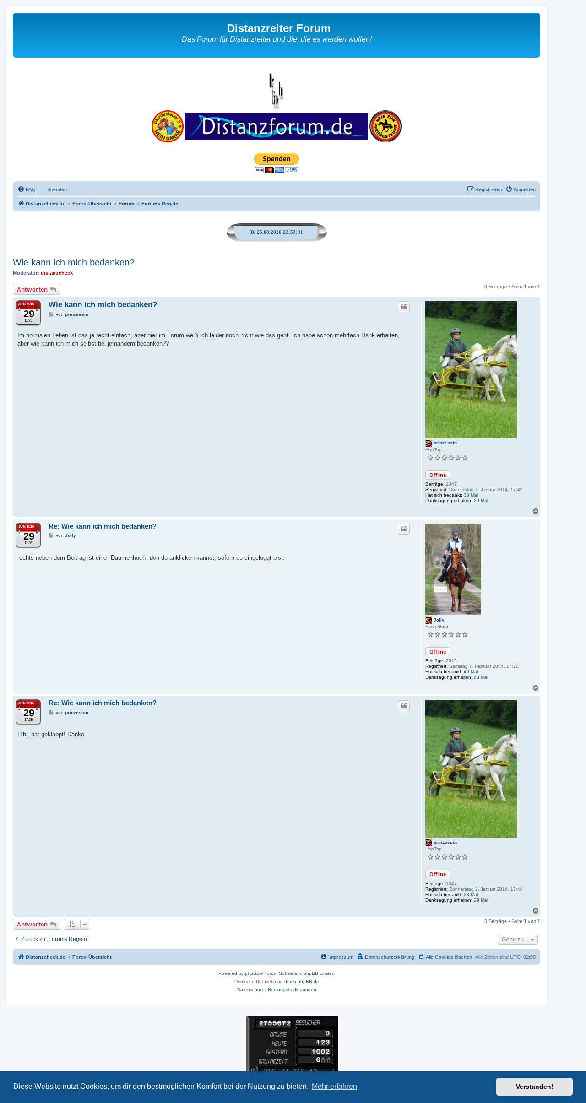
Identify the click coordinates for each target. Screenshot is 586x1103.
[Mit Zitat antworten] (404, 306)
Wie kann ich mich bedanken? (74, 262)
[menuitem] (26, 189)
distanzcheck (57, 273)
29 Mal (481, 500)
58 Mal (481, 677)
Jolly (439, 619)
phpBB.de (308, 981)
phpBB (252, 973)
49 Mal (471, 671)
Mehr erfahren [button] (334, 1086)
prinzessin (445, 442)
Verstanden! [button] (534, 1086)
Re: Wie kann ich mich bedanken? (103, 526)
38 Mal (471, 494)
